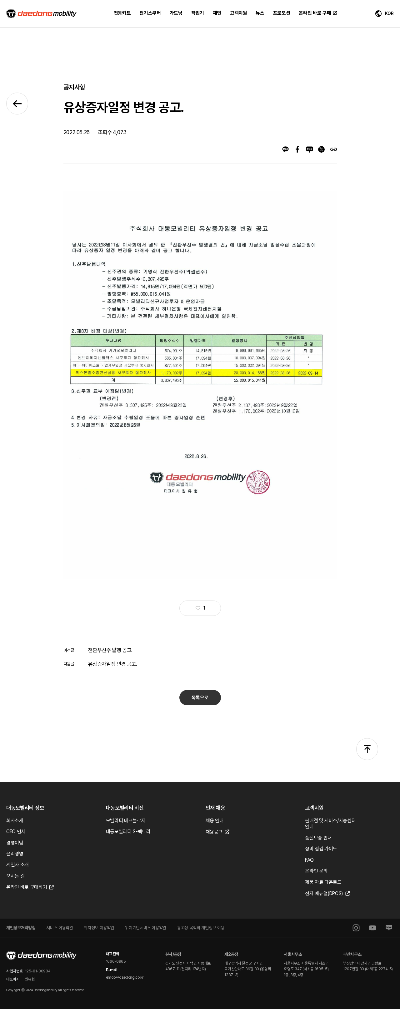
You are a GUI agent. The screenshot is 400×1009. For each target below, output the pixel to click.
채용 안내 (215, 821)
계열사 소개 (17, 865)
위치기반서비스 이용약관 (145, 927)
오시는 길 (15, 876)
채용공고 (214, 832)
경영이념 (14, 843)
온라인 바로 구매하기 (26, 887)
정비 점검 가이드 (321, 849)
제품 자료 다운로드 (323, 882)
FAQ (309, 860)
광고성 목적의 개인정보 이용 (200, 927)
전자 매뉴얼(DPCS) (324, 893)
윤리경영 (14, 854)
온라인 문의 (316, 871)
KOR (389, 13)
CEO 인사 (15, 831)
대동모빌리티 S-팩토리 (128, 831)
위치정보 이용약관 (99, 927)
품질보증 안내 (318, 838)
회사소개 (14, 821)
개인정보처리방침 (20, 927)
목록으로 (200, 698)
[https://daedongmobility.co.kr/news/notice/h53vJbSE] (333, 149)
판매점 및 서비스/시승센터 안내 (330, 824)
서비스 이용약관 (59, 927)
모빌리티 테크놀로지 (126, 821)
